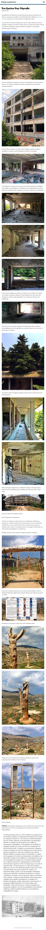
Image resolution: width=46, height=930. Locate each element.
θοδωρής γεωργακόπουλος (8, 2)
